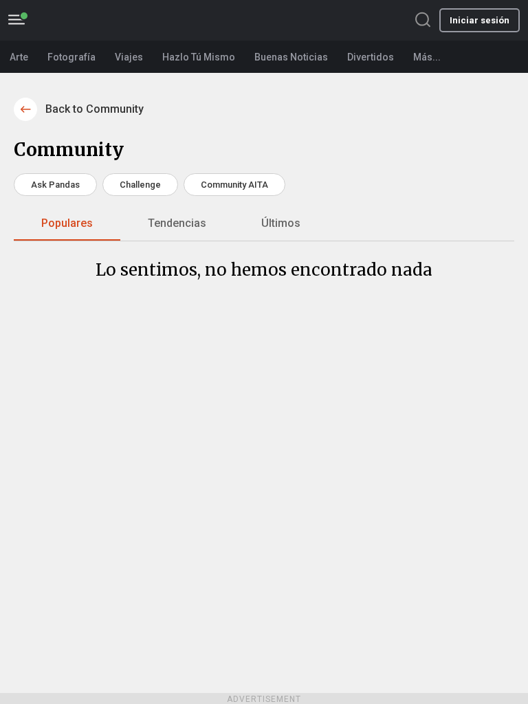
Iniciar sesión (479, 20)
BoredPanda (87, 20)
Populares (67, 223)
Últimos (280, 223)
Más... (427, 57)
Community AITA (234, 184)
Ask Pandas (55, 184)
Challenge (140, 184)
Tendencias (177, 223)
